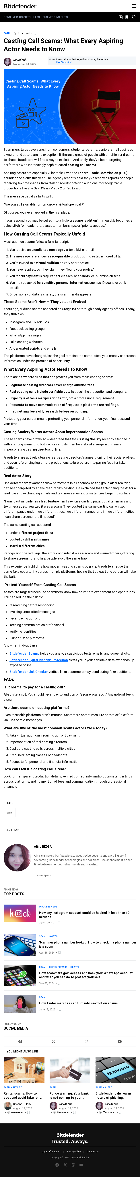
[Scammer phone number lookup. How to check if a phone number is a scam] (20, 945)
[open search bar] (134, 17)
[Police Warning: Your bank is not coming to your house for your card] (70, 1070)
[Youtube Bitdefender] (120, 1041)
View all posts (44, 875)
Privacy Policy (74, 1151)
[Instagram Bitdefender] (86, 1041)
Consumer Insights (17, 17)
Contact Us (93, 1151)
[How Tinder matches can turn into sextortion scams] (20, 1004)
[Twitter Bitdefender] (53, 1041)
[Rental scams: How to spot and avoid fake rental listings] (24, 1070)
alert (108, 1087)
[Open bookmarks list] (127, 17)
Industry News (48, 906)
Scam (7, 33)
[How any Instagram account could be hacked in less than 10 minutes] (20, 915)
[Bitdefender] (20, 6)
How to (53, 936)
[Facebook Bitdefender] (20, 1041)
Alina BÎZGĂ (20, 60)
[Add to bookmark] (35, 33)
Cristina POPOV (22, 1104)
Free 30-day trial (64, 62)
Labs (36, 17)
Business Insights (55, 17)
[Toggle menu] (134, 6)
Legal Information (51, 1151)
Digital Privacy (57, 967)
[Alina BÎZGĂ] (8, 62)
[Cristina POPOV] (8, 1106)
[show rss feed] (120, 17)
